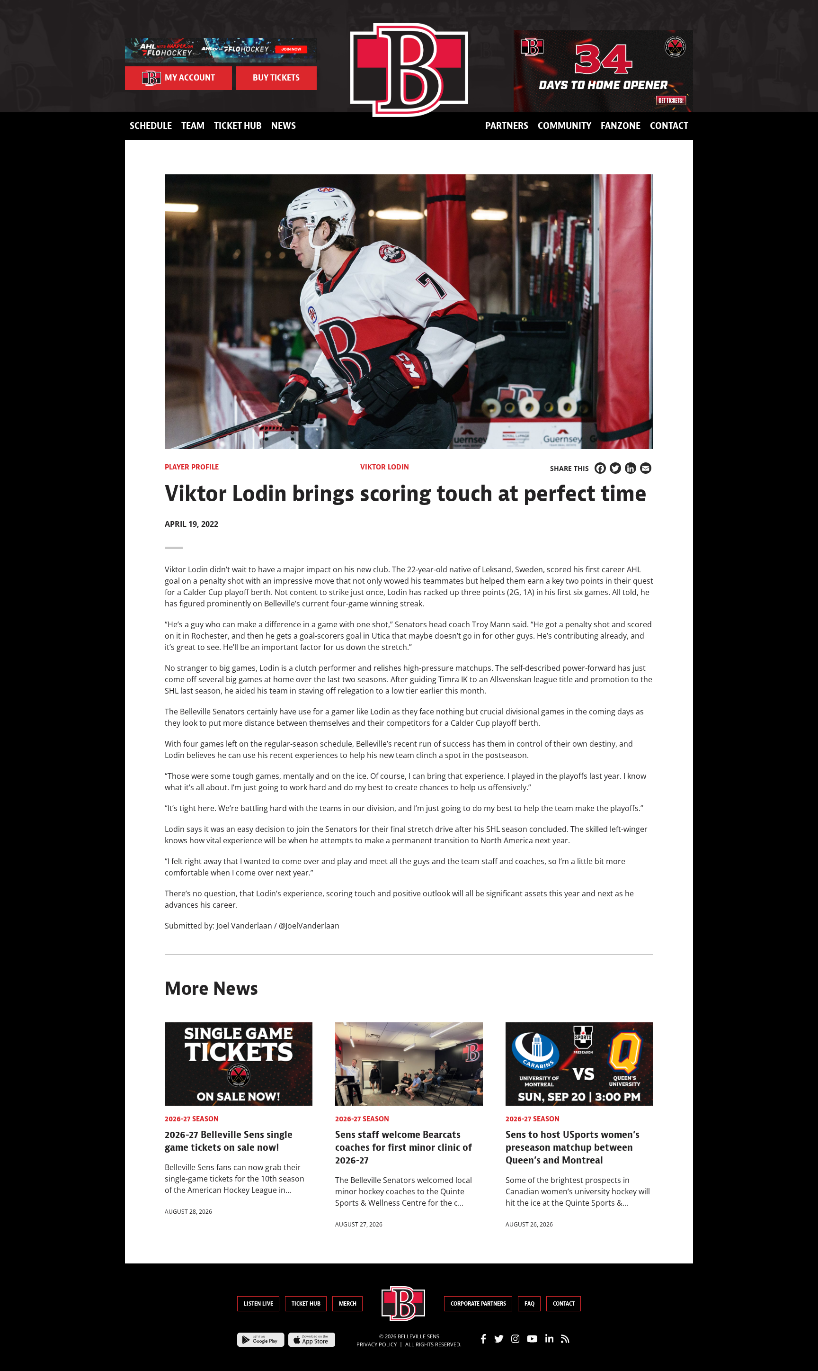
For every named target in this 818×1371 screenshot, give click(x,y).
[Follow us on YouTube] (532, 1338)
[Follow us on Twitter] (499, 1338)
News (283, 126)
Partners (506, 126)
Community (564, 126)
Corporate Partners (478, 1304)
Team (192, 126)
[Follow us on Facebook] (483, 1338)
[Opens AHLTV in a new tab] (221, 49)
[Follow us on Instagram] (515, 1338)
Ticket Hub (238, 126)
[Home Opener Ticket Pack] (603, 71)
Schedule (151, 126)
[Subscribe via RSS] (565, 1338)
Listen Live (258, 1304)
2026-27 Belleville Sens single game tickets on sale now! (229, 1141)
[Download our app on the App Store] (312, 1339)
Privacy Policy (376, 1344)
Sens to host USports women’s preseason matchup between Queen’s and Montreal (573, 1147)
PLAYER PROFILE (192, 467)
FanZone (620, 126)
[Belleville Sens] (409, 70)
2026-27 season (192, 1119)
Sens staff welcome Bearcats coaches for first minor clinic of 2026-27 (403, 1147)
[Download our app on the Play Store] (261, 1339)
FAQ (529, 1304)
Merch (347, 1304)
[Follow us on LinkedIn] (549, 1338)
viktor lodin (384, 467)
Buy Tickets (276, 77)
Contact (669, 126)
